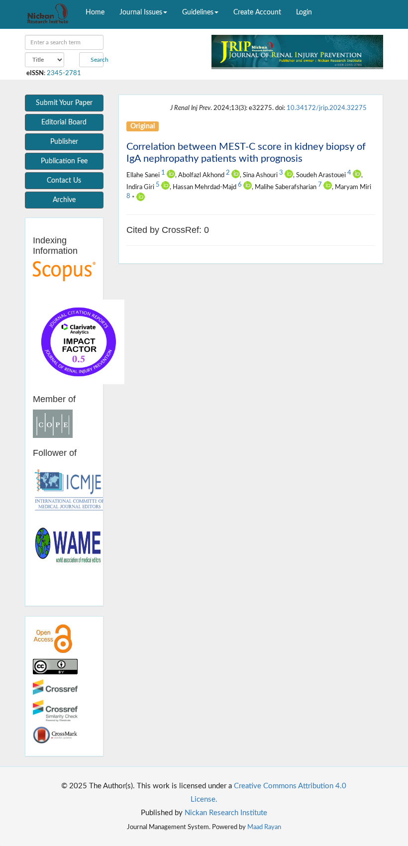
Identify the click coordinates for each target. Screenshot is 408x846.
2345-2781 (64, 73)
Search (96, 60)
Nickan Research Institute (226, 813)
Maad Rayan (264, 827)
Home (95, 12)
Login (304, 12)
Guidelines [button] (197, 12)
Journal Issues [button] (140, 12)
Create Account (257, 12)
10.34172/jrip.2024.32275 (327, 108)
